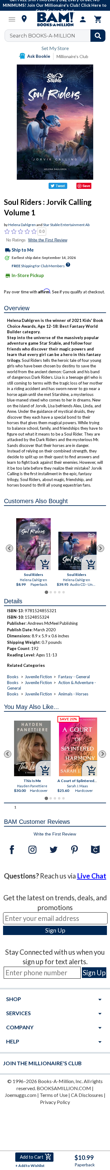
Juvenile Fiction (38, 676)
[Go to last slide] (9, 548)
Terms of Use (54, 1095)
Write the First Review (47, 240)
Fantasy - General (74, 676)
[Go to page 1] (46, 592)
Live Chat (91, 876)
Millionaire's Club (72, 56)
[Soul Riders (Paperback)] (33, 544)
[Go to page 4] (59, 592)
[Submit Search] (97, 35)
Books (12, 676)
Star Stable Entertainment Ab (66, 224)
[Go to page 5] (63, 592)
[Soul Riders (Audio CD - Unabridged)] (77, 551)
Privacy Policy (55, 1102)
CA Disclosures (87, 1095)
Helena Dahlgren (22, 224)
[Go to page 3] (55, 592)
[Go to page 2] (51, 592)
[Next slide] (100, 548)
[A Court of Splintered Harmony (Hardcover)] (78, 747)
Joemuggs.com (20, 1095)
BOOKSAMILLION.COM (64, 1088)
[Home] (55, 19)
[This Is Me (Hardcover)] (32, 748)
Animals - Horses (73, 693)
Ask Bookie (38, 56)
